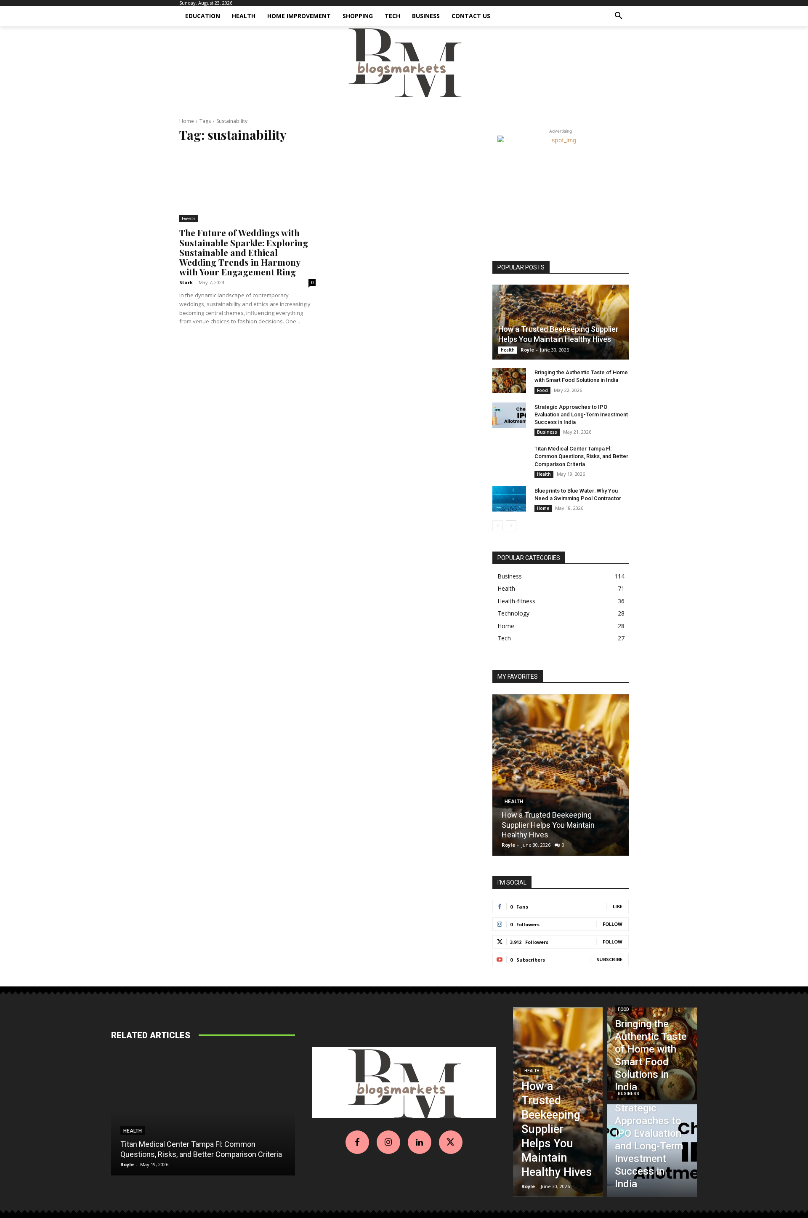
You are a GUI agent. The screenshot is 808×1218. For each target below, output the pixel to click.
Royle (527, 349)
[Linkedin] (419, 1142)
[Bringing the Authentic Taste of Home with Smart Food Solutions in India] (509, 380)
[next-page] (511, 525)
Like (617, 906)
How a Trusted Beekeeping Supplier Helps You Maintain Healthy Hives (548, 824)
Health (508, 350)
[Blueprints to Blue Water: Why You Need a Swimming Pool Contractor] (509, 499)
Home (186, 121)
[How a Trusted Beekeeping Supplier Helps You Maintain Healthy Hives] (560, 322)
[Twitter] (450, 1142)
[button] (619, 16)
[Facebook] (357, 1142)
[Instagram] (388, 1142)
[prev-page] (497, 525)
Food (542, 390)
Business (547, 432)
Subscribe (609, 959)
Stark (186, 282)
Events (189, 218)
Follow (612, 924)
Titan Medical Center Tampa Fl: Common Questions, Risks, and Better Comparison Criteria (581, 456)
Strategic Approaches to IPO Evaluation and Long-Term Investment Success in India (581, 414)
